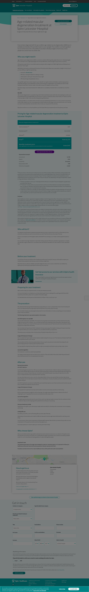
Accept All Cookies (73, 589)
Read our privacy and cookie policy (39, 590)
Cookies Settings (62, 589)
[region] (44, 589)
